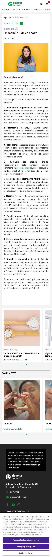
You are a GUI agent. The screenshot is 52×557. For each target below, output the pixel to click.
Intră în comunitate (13, 429)
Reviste (16, 9)
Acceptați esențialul (26, 546)
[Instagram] (19, 504)
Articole (6, 9)
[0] (46, 4)
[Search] (41, 4)
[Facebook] (8, 504)
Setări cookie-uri (26, 553)
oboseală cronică (24, 167)
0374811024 (14, 492)
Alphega (7, 17)
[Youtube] (13, 504)
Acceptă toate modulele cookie (26, 540)
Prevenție (27, 9)
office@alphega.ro (17, 496)
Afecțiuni (25, 17)
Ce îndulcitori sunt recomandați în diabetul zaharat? (21, 354)
